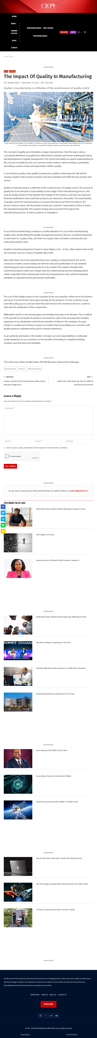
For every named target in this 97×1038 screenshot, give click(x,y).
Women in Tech (14, 32)
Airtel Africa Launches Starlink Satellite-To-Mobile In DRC (57, 802)
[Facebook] (46, 1015)
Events (14, 48)
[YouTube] (56, 1015)
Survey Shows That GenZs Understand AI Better (53, 776)
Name (8, 441)
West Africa (48, 28)
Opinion (12, 71)
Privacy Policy (25, 1035)
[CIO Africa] (48, 7)
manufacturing (10, 369)
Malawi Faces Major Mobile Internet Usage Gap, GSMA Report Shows (61, 617)
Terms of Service (71, 1035)
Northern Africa (34, 28)
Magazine (64, 32)
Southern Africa (40, 36)
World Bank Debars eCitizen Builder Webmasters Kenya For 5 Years (60, 509)
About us (53, 995)
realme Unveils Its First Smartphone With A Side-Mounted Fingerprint (25, 381)
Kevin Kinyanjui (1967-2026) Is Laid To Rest (51, 750)
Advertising (35, 995)
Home (14, 16)
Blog (14, 41)
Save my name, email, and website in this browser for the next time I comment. (36, 448)
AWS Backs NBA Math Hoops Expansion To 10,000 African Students (60, 668)
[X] (51, 1015)
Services (44, 995)
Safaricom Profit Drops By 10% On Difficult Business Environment (75, 381)
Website (69, 441)
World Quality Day (34, 369)
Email (38, 441)
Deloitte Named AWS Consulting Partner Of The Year (55, 694)
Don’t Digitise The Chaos (45, 535)
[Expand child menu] (14, 23)
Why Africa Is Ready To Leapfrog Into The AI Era (53, 642)
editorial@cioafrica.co (79, 491)
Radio (73, 32)
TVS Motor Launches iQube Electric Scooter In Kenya (55, 910)
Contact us (62, 995)
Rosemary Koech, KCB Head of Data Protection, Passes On (57, 560)
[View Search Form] (85, 32)
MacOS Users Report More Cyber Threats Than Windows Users (59, 858)
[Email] (3, 531)
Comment (9, 408)
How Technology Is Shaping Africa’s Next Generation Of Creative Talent (62, 884)
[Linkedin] (40, 1015)
